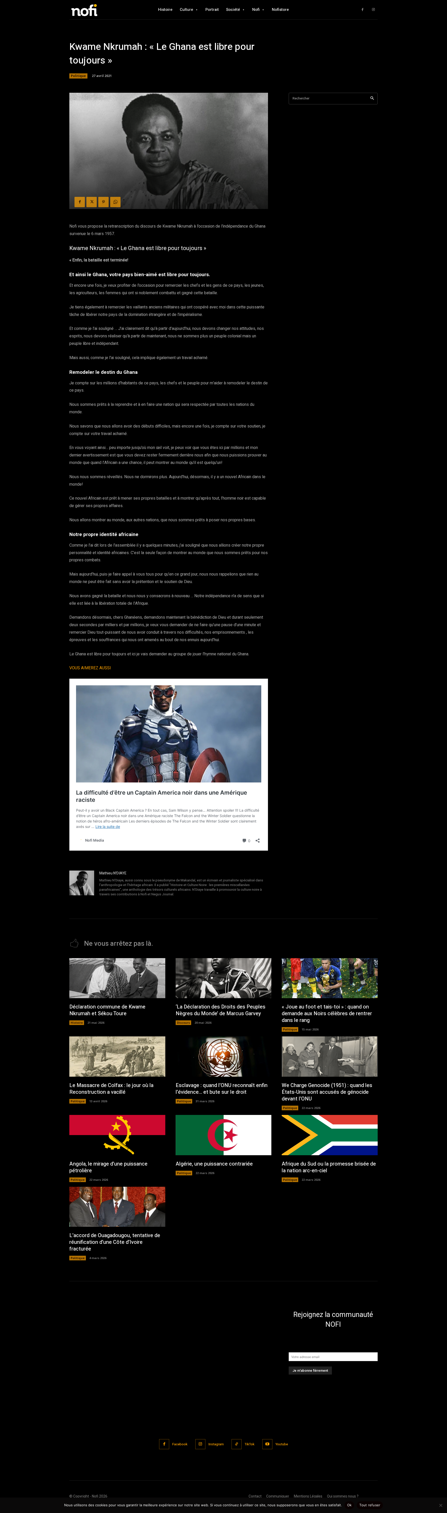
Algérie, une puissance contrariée (214, 1164)
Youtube (281, 1444)
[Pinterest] (103, 202)
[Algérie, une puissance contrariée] (224, 1135)
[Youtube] (267, 1444)
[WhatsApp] (115, 202)
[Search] (372, 98)
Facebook (180, 1444)
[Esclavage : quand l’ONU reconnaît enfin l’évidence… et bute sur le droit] (224, 1056)
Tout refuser (369, 1505)
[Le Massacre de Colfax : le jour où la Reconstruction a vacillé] (117, 1056)
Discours (183, 1023)
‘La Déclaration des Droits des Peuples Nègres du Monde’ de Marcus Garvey (220, 1010)
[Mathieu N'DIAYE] (81, 884)
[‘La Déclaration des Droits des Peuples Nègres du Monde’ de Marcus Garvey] (224, 978)
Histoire (77, 1023)
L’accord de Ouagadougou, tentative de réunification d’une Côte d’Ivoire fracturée (114, 1242)
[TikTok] (237, 1444)
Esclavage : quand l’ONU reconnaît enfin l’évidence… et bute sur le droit (221, 1089)
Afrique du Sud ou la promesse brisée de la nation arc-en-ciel (329, 1167)
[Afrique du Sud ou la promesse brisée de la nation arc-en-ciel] (330, 1135)
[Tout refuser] (440, 1505)
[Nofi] (98, 9)
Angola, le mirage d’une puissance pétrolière (108, 1167)
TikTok (250, 1444)
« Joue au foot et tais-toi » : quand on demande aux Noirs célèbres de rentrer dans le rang (327, 1013)
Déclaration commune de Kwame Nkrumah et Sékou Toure (107, 1010)
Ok (349, 1505)
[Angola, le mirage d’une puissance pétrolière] (117, 1135)
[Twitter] (91, 202)
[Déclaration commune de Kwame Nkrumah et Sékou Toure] (117, 978)
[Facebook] (362, 9)
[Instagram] (373, 9)
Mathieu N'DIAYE (112, 873)
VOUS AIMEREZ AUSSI (90, 668)
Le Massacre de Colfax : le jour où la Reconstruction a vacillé (111, 1089)
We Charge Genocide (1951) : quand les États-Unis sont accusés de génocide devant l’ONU (327, 1092)
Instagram (216, 1444)
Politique (78, 76)
